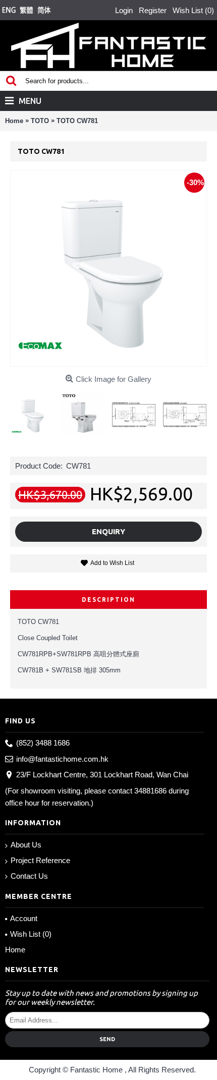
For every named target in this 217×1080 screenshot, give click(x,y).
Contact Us (29, 876)
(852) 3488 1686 (43, 742)
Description (108, 599)
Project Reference (40, 860)
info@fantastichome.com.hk (62, 759)
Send (107, 1039)
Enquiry (108, 531)
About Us (26, 844)
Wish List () (30, 934)
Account (23, 918)
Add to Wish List (112, 562)
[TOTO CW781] (35, 410)
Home (15, 949)
